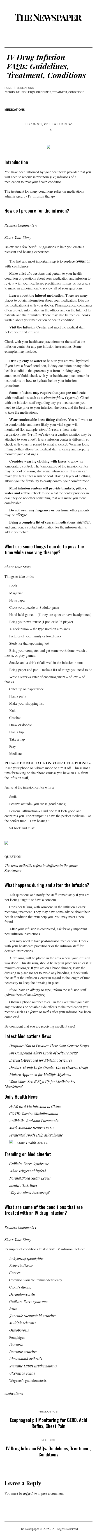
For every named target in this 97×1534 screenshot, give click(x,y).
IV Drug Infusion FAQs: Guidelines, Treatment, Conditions (48, 1451)
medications (25, 88)
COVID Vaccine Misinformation (33, 1113)
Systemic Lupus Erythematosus (33, 1366)
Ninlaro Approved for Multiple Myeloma (40, 1074)
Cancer (14, 1272)
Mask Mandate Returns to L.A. (32, 1128)
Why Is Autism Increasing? (29, 1192)
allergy (35, 989)
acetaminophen (52, 397)
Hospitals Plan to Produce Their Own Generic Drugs (49, 1045)
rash (46, 1011)
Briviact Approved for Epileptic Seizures (40, 1060)
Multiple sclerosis (22, 1323)
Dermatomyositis (22, 1294)
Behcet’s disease (21, 1265)
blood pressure (50, 429)
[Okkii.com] (48, 17)
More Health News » (32, 1143)
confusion (83, 261)
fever (34, 1011)
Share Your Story (18, 237)
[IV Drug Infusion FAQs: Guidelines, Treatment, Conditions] (48, 146)
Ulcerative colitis (22, 1373)
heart (28, 365)
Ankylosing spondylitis (26, 1258)
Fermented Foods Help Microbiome (36, 1135)
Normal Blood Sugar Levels (30, 1178)
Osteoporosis (19, 1330)
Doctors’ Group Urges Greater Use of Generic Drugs (48, 1067)
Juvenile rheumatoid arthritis (32, 1315)
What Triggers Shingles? (27, 1171)
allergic (21, 515)
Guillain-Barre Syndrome (29, 1163)
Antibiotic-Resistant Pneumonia (33, 1120)
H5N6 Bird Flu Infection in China (35, 1106)
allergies (83, 522)
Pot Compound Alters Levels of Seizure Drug (43, 1053)
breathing (35, 434)
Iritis (13, 1308)
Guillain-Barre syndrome (28, 1301)
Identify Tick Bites (23, 1185)
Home (8, 88)
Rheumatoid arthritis (25, 1358)
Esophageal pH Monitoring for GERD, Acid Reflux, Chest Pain (48, 1422)
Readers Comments (21, 225)
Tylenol (71, 397)
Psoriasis (16, 1344)
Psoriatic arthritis (23, 1351)
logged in (30, 1493)
